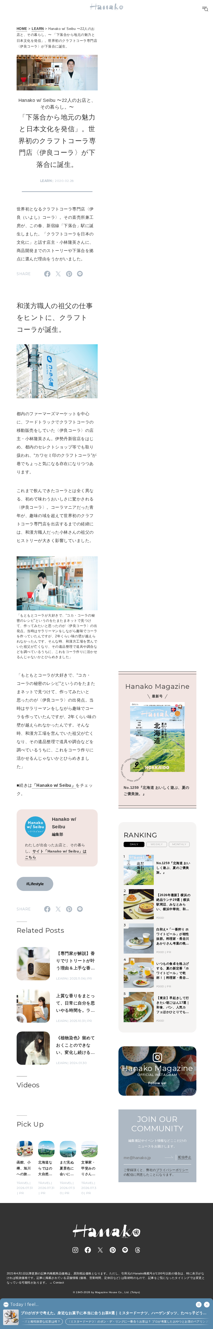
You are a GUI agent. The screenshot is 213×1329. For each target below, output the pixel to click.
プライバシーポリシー (172, 1170)
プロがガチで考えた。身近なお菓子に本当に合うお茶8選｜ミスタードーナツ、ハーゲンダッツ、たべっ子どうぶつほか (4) (114, 1313)
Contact (58, 1282)
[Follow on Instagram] (75, 1250)
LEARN (38, 29)
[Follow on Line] (125, 1250)
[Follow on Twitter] (100, 1250)
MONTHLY (179, 844)
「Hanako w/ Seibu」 (54, 785)
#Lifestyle (35, 884)
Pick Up (30, 1124)
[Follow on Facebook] (88, 1250)
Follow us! (157, 1083)
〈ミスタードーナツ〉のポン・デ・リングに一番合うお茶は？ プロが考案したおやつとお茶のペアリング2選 (133, 1321)
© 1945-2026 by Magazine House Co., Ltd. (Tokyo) (106, 1292)
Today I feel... (24, 1304)
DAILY (134, 844)
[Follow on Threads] (137, 1250)
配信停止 (184, 1157)
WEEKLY (157, 844)
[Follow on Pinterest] (112, 1250)
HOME (22, 29)
